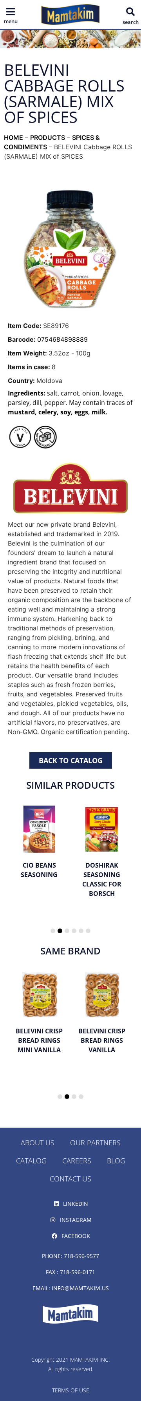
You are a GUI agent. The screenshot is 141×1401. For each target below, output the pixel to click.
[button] (130, 12)
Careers (76, 1160)
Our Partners (95, 1142)
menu (11, 21)
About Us (37, 1142)
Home (13, 137)
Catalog (31, 1160)
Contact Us (70, 1178)
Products (47, 137)
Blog (116, 1160)
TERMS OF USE (70, 1390)
